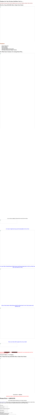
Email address (2, 410)
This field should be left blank (4, 414)
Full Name (1, 405)
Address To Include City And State (5, 408)
